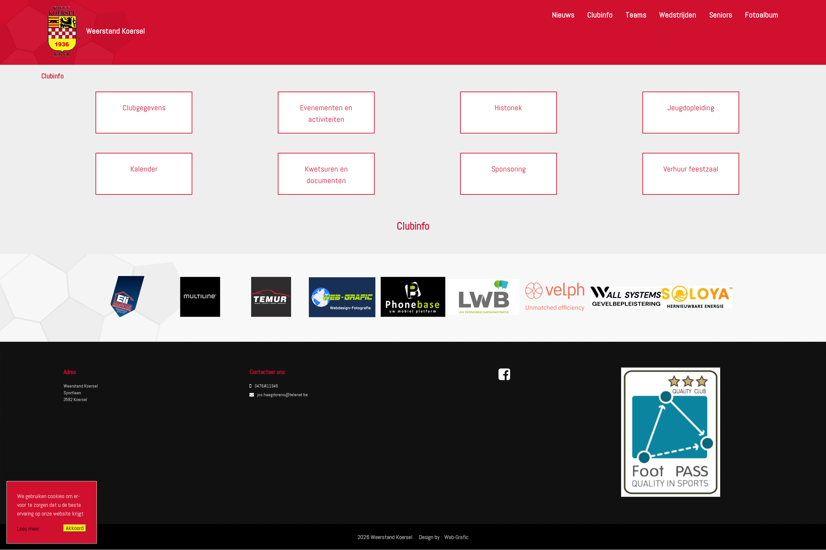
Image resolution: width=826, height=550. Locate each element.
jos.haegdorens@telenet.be (282, 395)
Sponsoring (508, 169)
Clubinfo (600, 15)
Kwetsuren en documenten (326, 174)
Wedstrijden (677, 15)
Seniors (720, 15)
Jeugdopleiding (691, 108)
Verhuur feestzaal (690, 169)
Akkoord (75, 528)
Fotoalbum (761, 15)
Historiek (508, 108)
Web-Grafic (455, 537)
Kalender (143, 169)
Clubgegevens (144, 108)
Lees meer (28, 528)
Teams (636, 15)
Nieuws (563, 15)
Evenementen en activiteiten (326, 113)
